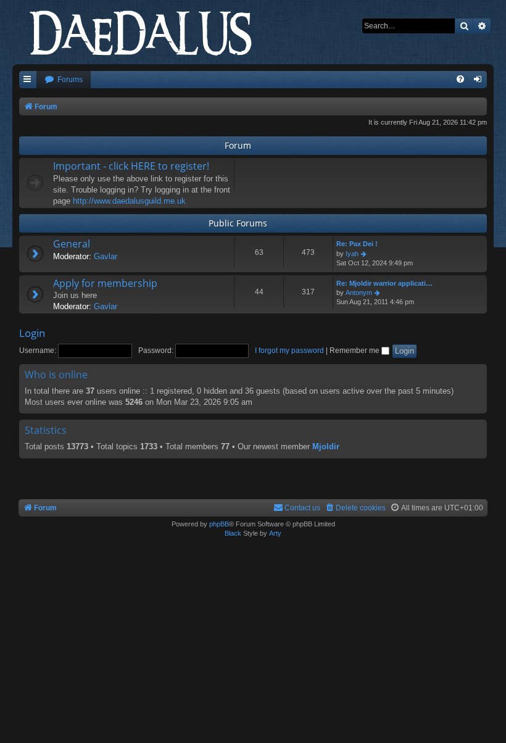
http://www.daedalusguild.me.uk (129, 200)
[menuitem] (63, 80)
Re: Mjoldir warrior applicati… (384, 283)
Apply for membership (105, 283)
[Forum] (151, 31)
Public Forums (238, 223)
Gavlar (105, 256)
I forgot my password (289, 350)
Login (32, 333)
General (71, 244)
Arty (275, 533)
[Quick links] (27, 80)
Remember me (355, 350)
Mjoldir (325, 446)
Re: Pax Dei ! (357, 243)
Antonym (359, 292)
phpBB (219, 524)
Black (233, 533)
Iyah (352, 253)
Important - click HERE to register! (131, 166)
